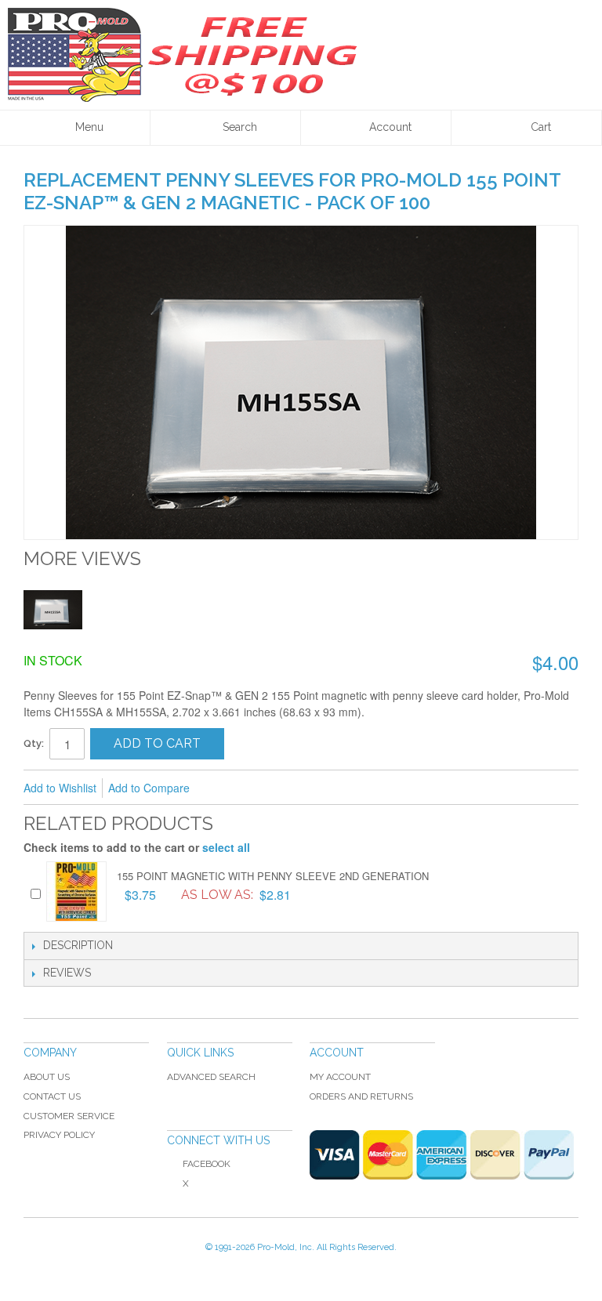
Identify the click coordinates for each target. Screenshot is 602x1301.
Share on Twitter (285, 788)
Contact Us (52, 1096)
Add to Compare (149, 787)
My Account (340, 1076)
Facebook (206, 1163)
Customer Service (69, 1116)
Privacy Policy (59, 1134)
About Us (47, 1076)
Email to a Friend (222, 788)
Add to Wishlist (60, 787)
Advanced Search (211, 1076)
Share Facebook (254, 788)
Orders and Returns (361, 1096)
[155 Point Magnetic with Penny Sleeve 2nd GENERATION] (76, 891)
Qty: (34, 743)
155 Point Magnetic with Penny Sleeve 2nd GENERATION (273, 875)
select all (226, 847)
